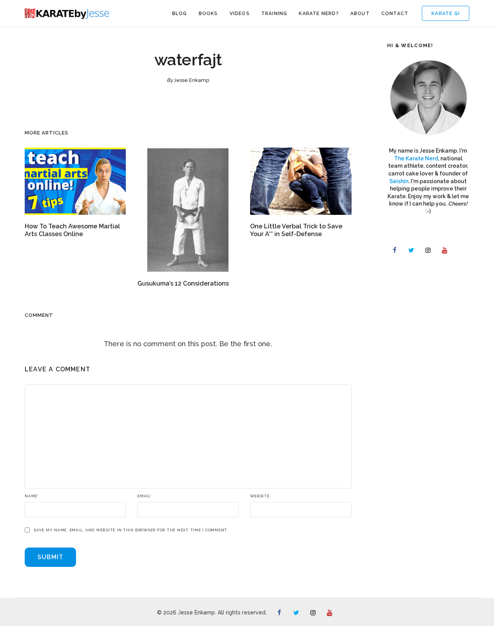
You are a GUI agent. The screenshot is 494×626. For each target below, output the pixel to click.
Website (259, 496)
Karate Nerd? (318, 13)
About (360, 13)
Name (32, 496)
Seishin (398, 181)
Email (144, 496)
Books (208, 13)
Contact (394, 13)
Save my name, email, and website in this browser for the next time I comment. (131, 530)
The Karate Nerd (416, 158)
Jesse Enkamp (191, 80)
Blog (179, 13)
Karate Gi (445, 13)
